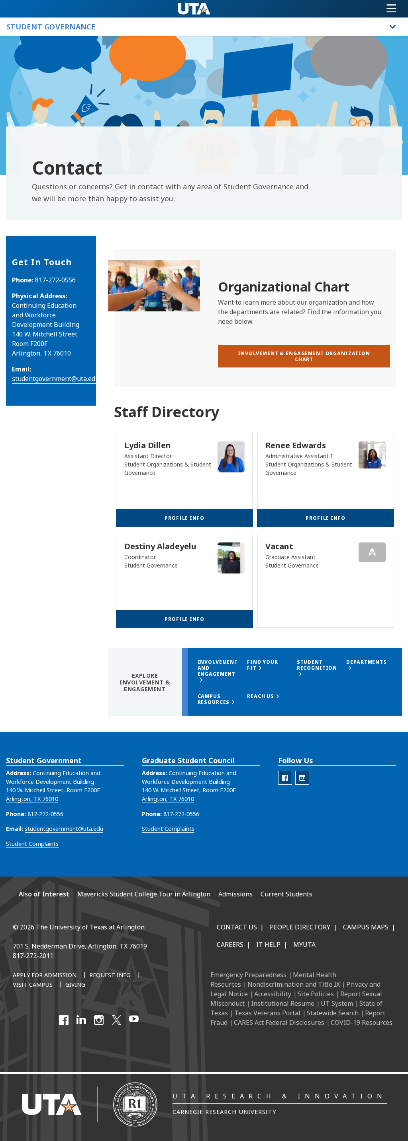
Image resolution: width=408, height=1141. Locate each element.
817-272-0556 (45, 814)
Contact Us (237, 927)
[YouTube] (134, 1020)
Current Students (286, 894)
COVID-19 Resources (361, 1022)
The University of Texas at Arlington (90, 927)
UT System (337, 1003)
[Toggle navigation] (391, 8)
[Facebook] (64, 1020)
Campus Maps (365, 927)
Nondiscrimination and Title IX (293, 984)
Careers (230, 944)
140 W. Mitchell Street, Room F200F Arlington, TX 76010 (53, 794)
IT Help (268, 944)
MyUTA (304, 944)
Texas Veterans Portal (267, 1013)
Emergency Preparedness (248, 974)
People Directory (300, 927)
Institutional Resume (282, 1003)
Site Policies (316, 993)
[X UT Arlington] (116, 1020)
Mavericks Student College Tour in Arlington (143, 894)
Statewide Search (333, 1013)
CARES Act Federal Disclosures (279, 1022)
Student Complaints (32, 843)
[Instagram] (99, 1020)
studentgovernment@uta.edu (55, 378)
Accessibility (272, 993)
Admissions (235, 894)
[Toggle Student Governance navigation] (393, 27)
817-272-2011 (33, 955)
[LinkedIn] (81, 1020)
